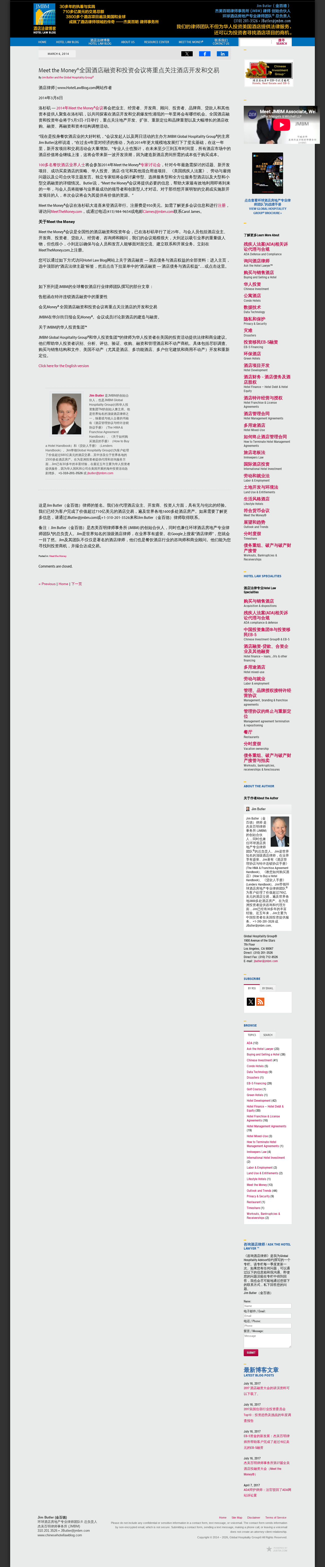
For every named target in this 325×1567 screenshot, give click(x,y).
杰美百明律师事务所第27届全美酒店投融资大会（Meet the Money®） (267, 1469)
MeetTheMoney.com (66, 211)
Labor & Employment (257, 478)
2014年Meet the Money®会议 (79, 107)
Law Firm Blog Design (276, 1549)
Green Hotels (252, 356)
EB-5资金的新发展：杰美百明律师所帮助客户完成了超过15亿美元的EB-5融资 (267, 1442)
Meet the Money (58, 556)
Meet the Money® (257, 513)
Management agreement (267, 718)
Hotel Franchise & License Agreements (263, 402)
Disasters (250, 332)
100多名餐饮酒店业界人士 (62, 164)
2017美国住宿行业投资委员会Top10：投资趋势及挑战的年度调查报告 (267, 1415)
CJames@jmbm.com (158, 211)
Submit (251, 1353)
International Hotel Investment (263, 466)
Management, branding (267, 697)
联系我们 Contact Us (221, 41)
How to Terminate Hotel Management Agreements (267, 441)
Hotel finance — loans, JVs (266, 653)
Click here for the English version (64, 365)
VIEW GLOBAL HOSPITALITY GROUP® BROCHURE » (268, 206)
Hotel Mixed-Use (254, 427)
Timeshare (252, 536)
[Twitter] (251, 1002)
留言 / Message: (254, 1331)
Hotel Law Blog (67, 42)
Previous (47, 584)
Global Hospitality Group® (246, 1537)
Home (42, 42)
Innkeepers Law (254, 454)
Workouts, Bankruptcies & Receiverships (267, 552)
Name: (247, 1301)
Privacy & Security (255, 321)
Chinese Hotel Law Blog (96, 18)
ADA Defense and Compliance (266, 249)
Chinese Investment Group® (267, 634)
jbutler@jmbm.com (100, 473)
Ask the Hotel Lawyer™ (258, 263)
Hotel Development (257, 367)
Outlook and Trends (256, 524)
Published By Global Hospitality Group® (233, 19)
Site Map (237, 1517)
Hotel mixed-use (254, 669)
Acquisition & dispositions (260, 603)
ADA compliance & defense (266, 617)
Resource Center (156, 42)
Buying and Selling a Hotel (260, 275)
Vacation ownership (256, 746)
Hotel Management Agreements (263, 416)
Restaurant (254, 1202)
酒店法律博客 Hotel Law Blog (100, 41)
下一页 (76, 584)
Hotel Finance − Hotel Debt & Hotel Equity (267, 383)
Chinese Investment (256, 286)
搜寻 (281, 41)
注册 (222, 205)
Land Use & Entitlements (261, 489)
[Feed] (261, 1002)
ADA (249, 1043)
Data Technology (254, 309)
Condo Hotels (252, 298)
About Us (128, 42)
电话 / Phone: (252, 1321)
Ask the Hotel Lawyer (260, 1049)
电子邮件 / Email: (255, 1311)
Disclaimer (253, 1517)
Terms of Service (275, 1517)
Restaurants (251, 734)
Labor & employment (256, 681)
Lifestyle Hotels (257, 501)
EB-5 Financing (261, 344)
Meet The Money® (191, 42)
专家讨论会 (150, 164)
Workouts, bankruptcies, (267, 762)
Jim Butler (97, 395)
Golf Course (254, 1089)
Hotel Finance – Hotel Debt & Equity (265, 1108)
